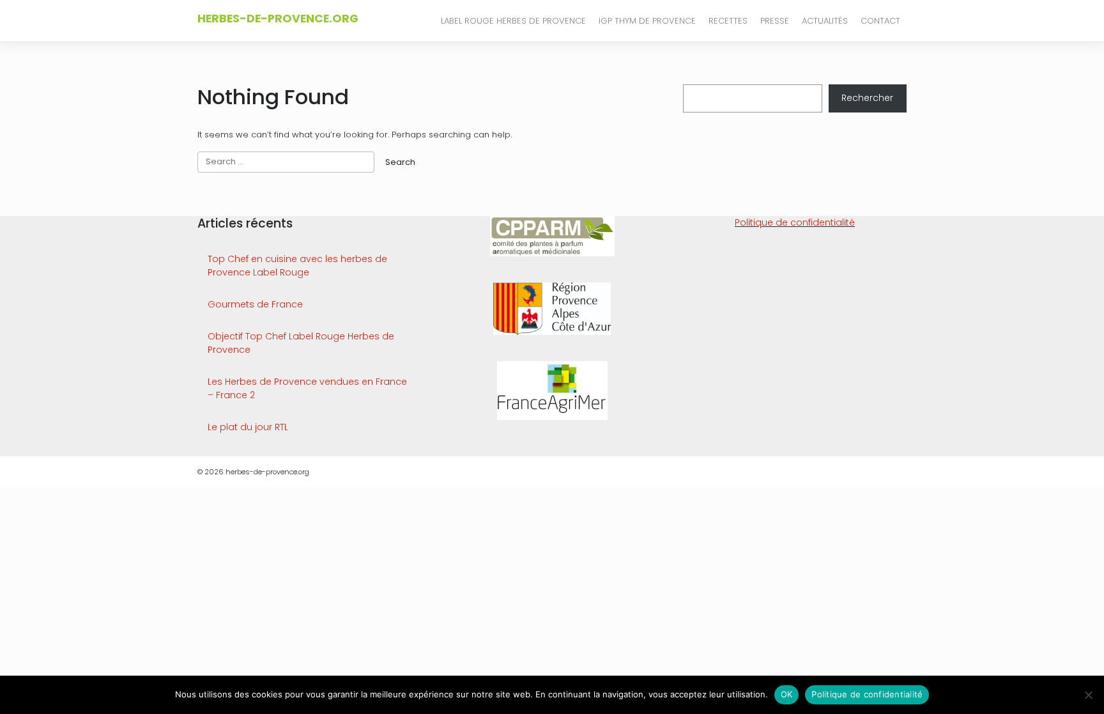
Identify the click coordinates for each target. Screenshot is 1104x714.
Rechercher (867, 97)
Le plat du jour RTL (248, 427)
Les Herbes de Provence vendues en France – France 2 (307, 388)
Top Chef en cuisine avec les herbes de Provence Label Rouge (297, 265)
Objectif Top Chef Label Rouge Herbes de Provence (301, 343)
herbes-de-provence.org (277, 18)
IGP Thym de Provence (647, 21)
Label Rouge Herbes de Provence (513, 21)
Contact (880, 21)
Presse (774, 21)
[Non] (1088, 694)
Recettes (728, 21)
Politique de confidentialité (795, 222)
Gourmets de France (255, 304)
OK (787, 694)
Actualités (825, 21)
